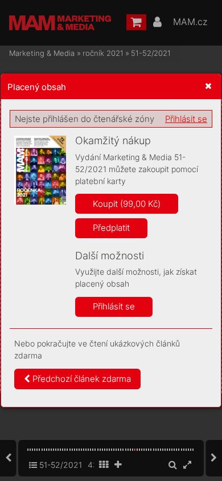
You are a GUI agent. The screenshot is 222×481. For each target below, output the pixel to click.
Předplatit (111, 227)
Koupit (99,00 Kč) (127, 203)
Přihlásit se (186, 118)
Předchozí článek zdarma (80, 378)
